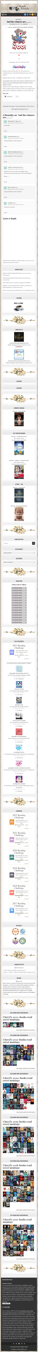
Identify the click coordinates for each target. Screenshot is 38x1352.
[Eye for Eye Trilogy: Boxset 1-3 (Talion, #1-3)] (22, 1087)
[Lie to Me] (4, 1201)
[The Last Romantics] (32, 1147)
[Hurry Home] (15, 1098)
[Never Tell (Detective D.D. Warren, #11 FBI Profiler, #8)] (4, 1175)
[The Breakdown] (28, 1234)
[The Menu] (22, 1098)
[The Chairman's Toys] (8, 1191)
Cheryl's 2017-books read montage (17, 1221)
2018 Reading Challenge (19, 887)
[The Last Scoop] (8, 1109)
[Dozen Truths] (25, 1245)
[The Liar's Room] (11, 1180)
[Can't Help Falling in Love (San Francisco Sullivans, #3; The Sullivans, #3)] (32, 1234)
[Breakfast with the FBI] (25, 1109)
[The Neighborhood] (8, 1131)
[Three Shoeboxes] (15, 1201)
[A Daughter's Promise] (22, 1234)
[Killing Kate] (32, 1250)
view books (26, 658)
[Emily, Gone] (32, 1142)
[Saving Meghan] (15, 1147)
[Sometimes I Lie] (32, 1229)
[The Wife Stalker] (25, 1103)
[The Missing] (22, 1229)
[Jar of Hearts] (18, 1186)
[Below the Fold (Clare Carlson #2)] (22, 1152)
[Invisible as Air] (22, 1131)
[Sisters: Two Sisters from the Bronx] (8, 1098)
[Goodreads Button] (30, 14)
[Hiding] (28, 1196)
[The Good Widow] (32, 1196)
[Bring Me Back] (8, 1201)
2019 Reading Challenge (19, 869)
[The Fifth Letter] (4, 1250)
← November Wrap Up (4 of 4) (19, 109)
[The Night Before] (22, 1142)
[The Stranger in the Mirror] (25, 1060)
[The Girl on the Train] (15, 1250)
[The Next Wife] (22, 1060)
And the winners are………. (19, 21)
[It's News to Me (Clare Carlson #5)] (8, 1027)
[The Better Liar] (22, 1109)
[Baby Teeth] (4, 1191)
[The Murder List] (18, 1136)
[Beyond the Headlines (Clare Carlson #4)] (8, 1088)
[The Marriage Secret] (11, 1027)
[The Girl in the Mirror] (8, 1093)
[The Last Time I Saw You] (4, 1147)
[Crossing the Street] (11, 1245)
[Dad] (8, 1049)
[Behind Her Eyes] (11, 1256)
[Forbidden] (32, 1240)
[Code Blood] (22, 1243)
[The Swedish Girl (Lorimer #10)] (15, 1229)
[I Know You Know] (32, 1175)
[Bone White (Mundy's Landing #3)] (28, 1245)
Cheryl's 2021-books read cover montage (17, 1041)
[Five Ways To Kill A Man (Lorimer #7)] (11, 1240)
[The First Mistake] (11, 1142)
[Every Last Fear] (28, 1060)
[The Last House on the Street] (15, 1027)
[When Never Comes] (18, 1175)
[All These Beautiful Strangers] (28, 1185)
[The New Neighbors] (32, 1180)
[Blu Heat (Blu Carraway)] (32, 1245)
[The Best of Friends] (32, 1060)
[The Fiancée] (15, 1060)
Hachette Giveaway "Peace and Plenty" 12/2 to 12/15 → (19, 106)
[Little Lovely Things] (25, 1142)
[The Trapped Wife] (15, 1049)
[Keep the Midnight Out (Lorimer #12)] (25, 1196)
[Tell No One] (28, 1147)
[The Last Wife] (4, 1055)
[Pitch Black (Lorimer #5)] (18, 1245)
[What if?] (22, 1093)
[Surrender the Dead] (4, 1088)
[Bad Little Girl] (4, 1207)
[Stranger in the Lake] (4, 1103)
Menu (5, 14)
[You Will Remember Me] (4, 1065)
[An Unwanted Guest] (11, 1185)
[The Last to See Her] (11, 1088)
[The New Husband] (11, 1131)
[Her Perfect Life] (25, 1055)
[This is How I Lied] (8, 1103)
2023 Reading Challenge (19, 646)
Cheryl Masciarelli (19, 650)
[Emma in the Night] (4, 1098)
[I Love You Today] (11, 1250)
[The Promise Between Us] (18, 1196)
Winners (19, 19)
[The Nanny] (4, 1136)
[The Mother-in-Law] (28, 1093)
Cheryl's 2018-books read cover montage (17, 1166)
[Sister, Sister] (25, 1234)
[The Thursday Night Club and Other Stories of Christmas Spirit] (25, 1229)
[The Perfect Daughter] (11, 1065)
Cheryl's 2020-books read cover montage (17, 1079)
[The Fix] (32, 1201)
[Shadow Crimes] (4, 1229)
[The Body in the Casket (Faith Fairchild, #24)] (18, 1229)
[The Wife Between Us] (28, 1201)
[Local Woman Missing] (11, 1055)
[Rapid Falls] (18, 1152)
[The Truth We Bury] (28, 1240)
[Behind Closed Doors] (28, 1250)
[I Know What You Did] (18, 1060)
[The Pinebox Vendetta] (28, 1098)
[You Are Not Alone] (4, 1109)
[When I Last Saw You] (8, 1060)
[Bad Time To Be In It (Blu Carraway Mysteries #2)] (8, 1196)
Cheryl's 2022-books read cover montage (17, 1018)
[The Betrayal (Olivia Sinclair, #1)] (15, 1065)
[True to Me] (4, 1131)
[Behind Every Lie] (15, 1109)
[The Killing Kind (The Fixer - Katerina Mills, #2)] (22, 1256)
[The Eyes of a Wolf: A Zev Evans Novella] (8, 1250)
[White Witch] (18, 1201)
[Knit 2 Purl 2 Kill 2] (28, 1103)
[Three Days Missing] (11, 1191)
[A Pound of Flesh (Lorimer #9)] (4, 1234)
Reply (5, 131)
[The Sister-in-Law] (28, 1049)
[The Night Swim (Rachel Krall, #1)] (25, 1093)
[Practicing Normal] (4, 1245)
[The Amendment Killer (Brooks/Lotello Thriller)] (11, 1229)
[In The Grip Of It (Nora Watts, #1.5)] (32, 1191)
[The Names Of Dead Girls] (15, 1234)
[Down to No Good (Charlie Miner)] (11, 1234)
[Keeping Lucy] (15, 1137)
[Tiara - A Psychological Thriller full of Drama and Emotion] (28, 1153)
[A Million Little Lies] (11, 1098)
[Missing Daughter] (4, 1049)
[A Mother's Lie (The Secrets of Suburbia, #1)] (18, 1191)
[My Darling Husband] (22, 1027)
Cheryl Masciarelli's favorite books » (25, 1030)
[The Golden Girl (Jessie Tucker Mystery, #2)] (18, 1098)
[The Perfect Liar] (25, 1152)
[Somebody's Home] (18, 1027)
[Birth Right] (32, 1131)
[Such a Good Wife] (32, 1049)
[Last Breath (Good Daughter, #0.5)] (18, 1239)
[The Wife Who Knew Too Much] (25, 1098)
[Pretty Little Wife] (15, 1088)
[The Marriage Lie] (25, 1191)
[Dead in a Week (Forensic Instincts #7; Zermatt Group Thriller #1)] (8, 1175)
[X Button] (25, 14)
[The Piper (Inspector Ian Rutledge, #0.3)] (15, 1256)
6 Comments (25, 24)
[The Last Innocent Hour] (8, 1256)
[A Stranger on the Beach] (4, 1142)
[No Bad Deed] (11, 1109)
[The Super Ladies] (22, 1191)
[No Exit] (15, 1152)
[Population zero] (8, 1055)
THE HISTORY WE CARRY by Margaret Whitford (17, 282)
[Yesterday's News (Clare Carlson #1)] (22, 1196)
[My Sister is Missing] (22, 1103)
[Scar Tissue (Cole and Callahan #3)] (32, 1186)
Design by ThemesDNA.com (19, 1349)
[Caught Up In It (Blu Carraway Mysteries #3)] (25, 1147)
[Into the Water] (25, 1180)
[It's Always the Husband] (22, 1175)
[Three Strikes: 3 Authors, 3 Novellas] (4, 1185)
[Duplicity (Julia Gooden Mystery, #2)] (22, 1240)
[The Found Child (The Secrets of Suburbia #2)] (8, 1186)
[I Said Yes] (22, 1049)
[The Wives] (11, 1103)
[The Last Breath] (22, 1186)
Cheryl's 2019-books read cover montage (17, 1123)
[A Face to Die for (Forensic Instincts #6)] (25, 1240)
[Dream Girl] (32, 1054)
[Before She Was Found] (15, 1142)
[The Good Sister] (18, 1055)
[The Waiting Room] (11, 1175)
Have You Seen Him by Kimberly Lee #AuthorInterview (19, 290)
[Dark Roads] (4, 1060)
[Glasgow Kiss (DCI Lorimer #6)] (8, 1245)
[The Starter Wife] (8, 1137)
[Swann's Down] (28, 1142)
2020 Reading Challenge (19, 851)
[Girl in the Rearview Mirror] (8, 1142)
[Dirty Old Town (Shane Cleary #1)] (32, 1104)
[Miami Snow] (25, 1186)
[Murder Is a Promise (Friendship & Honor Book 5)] (11, 1196)
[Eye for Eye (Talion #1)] (4, 1093)
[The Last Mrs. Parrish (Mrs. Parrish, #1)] (15, 1185)
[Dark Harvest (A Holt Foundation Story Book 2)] (15, 1240)
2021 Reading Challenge (19, 834)
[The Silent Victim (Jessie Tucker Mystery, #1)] (18, 1103)
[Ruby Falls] (11, 1060)
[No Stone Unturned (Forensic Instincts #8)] (18, 1109)
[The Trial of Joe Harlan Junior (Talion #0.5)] (32, 1088)
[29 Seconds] (28, 1131)
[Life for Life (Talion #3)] (25, 1088)
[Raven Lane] (15, 1131)
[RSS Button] (32, 14)
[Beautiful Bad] (15, 1175)
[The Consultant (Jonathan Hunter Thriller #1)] (4, 1196)
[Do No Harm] (8, 1065)
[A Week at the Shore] (32, 1098)
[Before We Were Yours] (4, 1180)
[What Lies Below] (11, 1201)
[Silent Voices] (11, 1136)
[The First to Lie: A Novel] (32, 1093)
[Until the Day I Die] (22, 1147)
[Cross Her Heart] (28, 1180)
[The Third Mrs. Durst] (15, 1093)
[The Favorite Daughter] (11, 1152)
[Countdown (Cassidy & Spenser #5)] (28, 1229)
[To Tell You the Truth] (11, 1093)
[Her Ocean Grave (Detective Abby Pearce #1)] (28, 1055)
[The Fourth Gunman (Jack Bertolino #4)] (25, 1202)
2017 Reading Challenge (19, 904)
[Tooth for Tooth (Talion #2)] (28, 1088)
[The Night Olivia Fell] (8, 1153)
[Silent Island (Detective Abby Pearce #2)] (18, 1049)
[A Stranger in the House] (18, 1180)
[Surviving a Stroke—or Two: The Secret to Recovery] (18, 1234)
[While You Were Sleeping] (18, 1250)
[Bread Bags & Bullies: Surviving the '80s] (25, 1131)
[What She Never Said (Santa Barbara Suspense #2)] (32, 1136)
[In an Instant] (15, 1103)
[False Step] (22, 1136)
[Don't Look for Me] (18, 1093)
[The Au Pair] (28, 1175)
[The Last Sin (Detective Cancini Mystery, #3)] (25, 1250)
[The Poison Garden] (18, 1131)
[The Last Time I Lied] (15, 1196)
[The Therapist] (15, 1055)
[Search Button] (35, 14)
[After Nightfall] (8, 1180)
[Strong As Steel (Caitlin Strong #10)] (8, 1147)
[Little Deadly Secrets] (18, 1088)
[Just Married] (22, 1055)
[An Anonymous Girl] (22, 1180)
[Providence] (15, 1180)
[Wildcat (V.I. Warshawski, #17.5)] (22, 1250)
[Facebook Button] (28, 14)
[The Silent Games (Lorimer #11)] (8, 1206)
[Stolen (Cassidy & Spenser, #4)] (4, 1256)
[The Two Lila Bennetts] (28, 1136)
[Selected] (28, 1191)
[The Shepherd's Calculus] (22, 1201)
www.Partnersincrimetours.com (19, 343)
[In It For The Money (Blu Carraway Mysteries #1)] (8, 1240)
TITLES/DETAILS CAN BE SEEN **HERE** (19, 663)
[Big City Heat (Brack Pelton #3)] (15, 1245)
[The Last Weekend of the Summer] (15, 1191)
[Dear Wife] (18, 1142)
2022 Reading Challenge (19, 816)
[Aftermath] (25, 1049)
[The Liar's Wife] (11, 1049)
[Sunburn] (25, 1136)
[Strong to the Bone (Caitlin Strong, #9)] (8, 1234)
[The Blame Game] (4, 1027)
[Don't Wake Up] (4, 1152)
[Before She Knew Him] (18, 1147)
